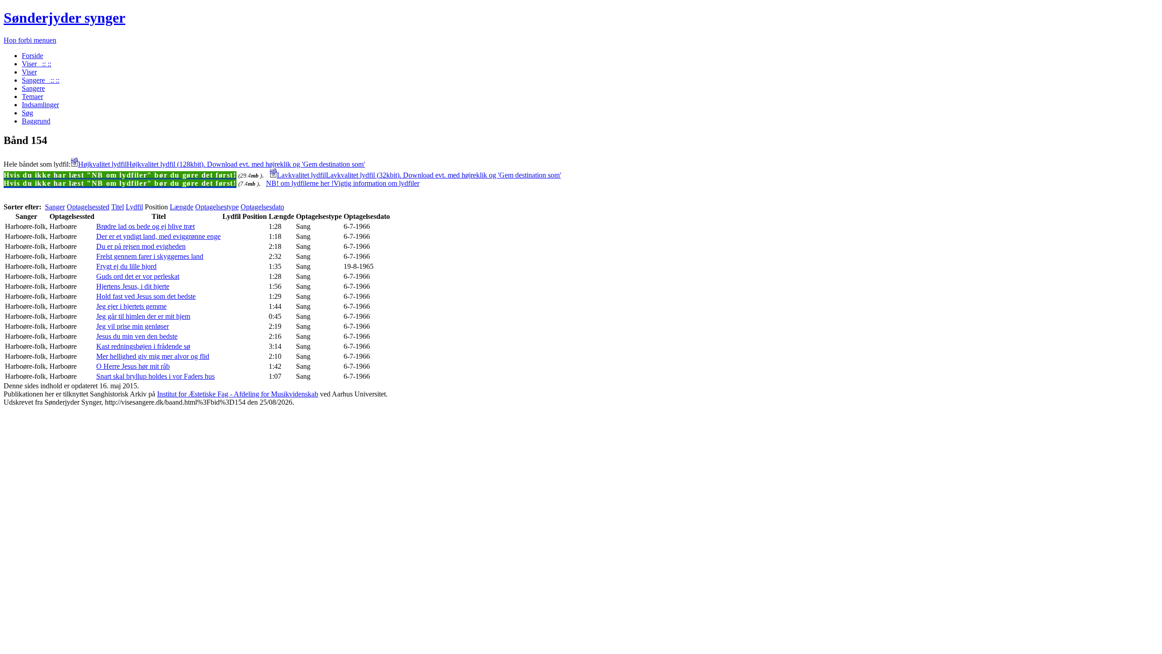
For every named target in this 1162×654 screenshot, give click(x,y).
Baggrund (36, 121)
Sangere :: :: (40, 80)
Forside (32, 55)
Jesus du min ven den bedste (136, 336)
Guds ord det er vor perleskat (137, 276)
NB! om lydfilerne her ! (342, 183)
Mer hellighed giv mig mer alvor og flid (152, 356)
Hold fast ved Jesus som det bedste (146, 296)
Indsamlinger (40, 105)
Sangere (33, 88)
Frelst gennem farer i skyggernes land (149, 256)
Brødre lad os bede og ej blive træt (145, 226)
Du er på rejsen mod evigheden (141, 246)
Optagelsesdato (262, 207)
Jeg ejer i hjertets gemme (131, 306)
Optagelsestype (217, 207)
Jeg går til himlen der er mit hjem (143, 316)
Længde (181, 207)
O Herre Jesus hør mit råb (133, 366)
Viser (29, 72)
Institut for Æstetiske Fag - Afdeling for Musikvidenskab (237, 394)
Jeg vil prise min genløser (132, 326)
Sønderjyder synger (64, 18)
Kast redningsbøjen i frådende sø (143, 346)
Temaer (32, 96)
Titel (117, 207)
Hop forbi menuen (30, 40)
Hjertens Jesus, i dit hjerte (132, 286)
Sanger (55, 207)
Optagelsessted (88, 207)
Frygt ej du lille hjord (126, 266)
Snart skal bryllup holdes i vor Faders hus (155, 376)
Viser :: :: (36, 64)
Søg (27, 113)
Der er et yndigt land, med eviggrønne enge (158, 236)
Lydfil (134, 207)
